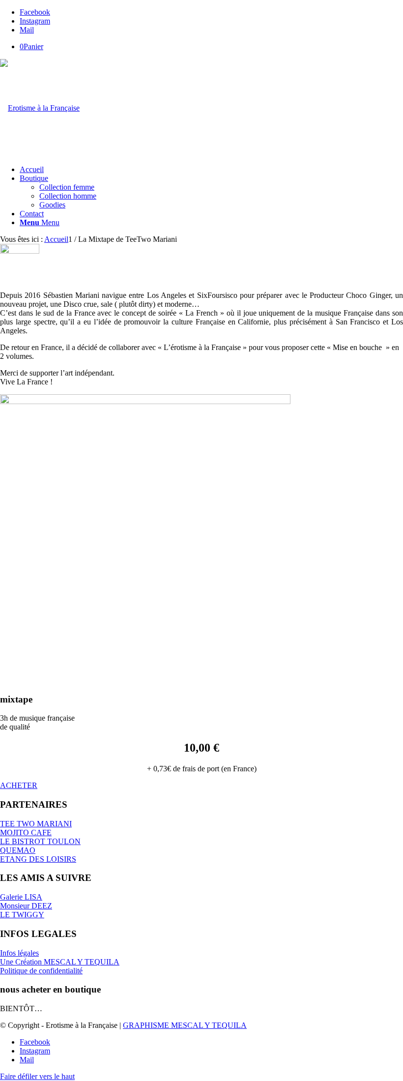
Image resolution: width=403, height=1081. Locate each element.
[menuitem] (211, 169)
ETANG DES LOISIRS (38, 859)
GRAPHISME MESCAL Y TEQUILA (185, 1025)
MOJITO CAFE (26, 832)
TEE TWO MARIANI (36, 823)
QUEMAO (17, 850)
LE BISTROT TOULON (40, 841)
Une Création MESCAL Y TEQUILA (59, 962)
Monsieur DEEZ (26, 906)
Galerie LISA (21, 897)
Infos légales (19, 953)
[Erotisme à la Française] (40, 108)
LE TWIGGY (22, 914)
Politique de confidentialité (41, 970)
